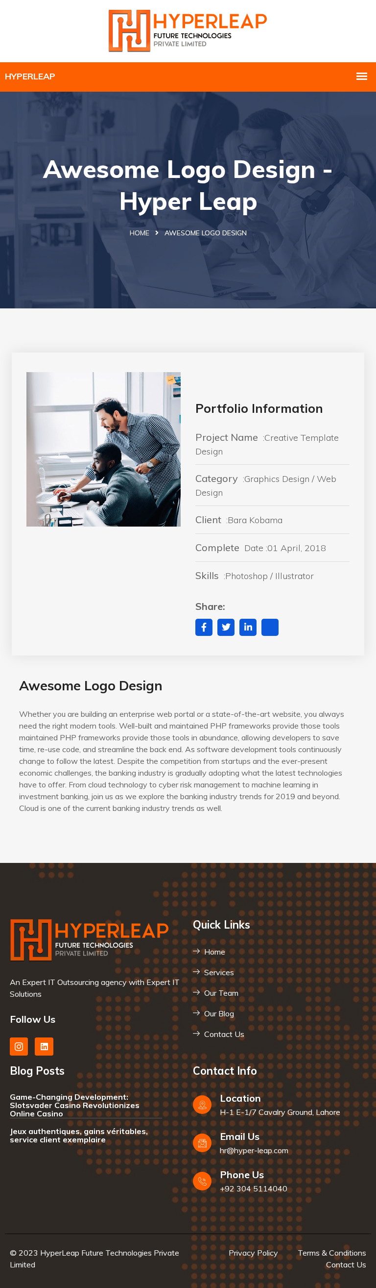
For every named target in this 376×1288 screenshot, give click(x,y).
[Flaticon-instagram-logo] (19, 1046)
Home (139, 232)
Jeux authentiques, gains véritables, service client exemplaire (79, 1135)
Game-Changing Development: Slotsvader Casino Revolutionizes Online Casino (75, 1105)
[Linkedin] (44, 1046)
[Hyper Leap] (188, 30)
